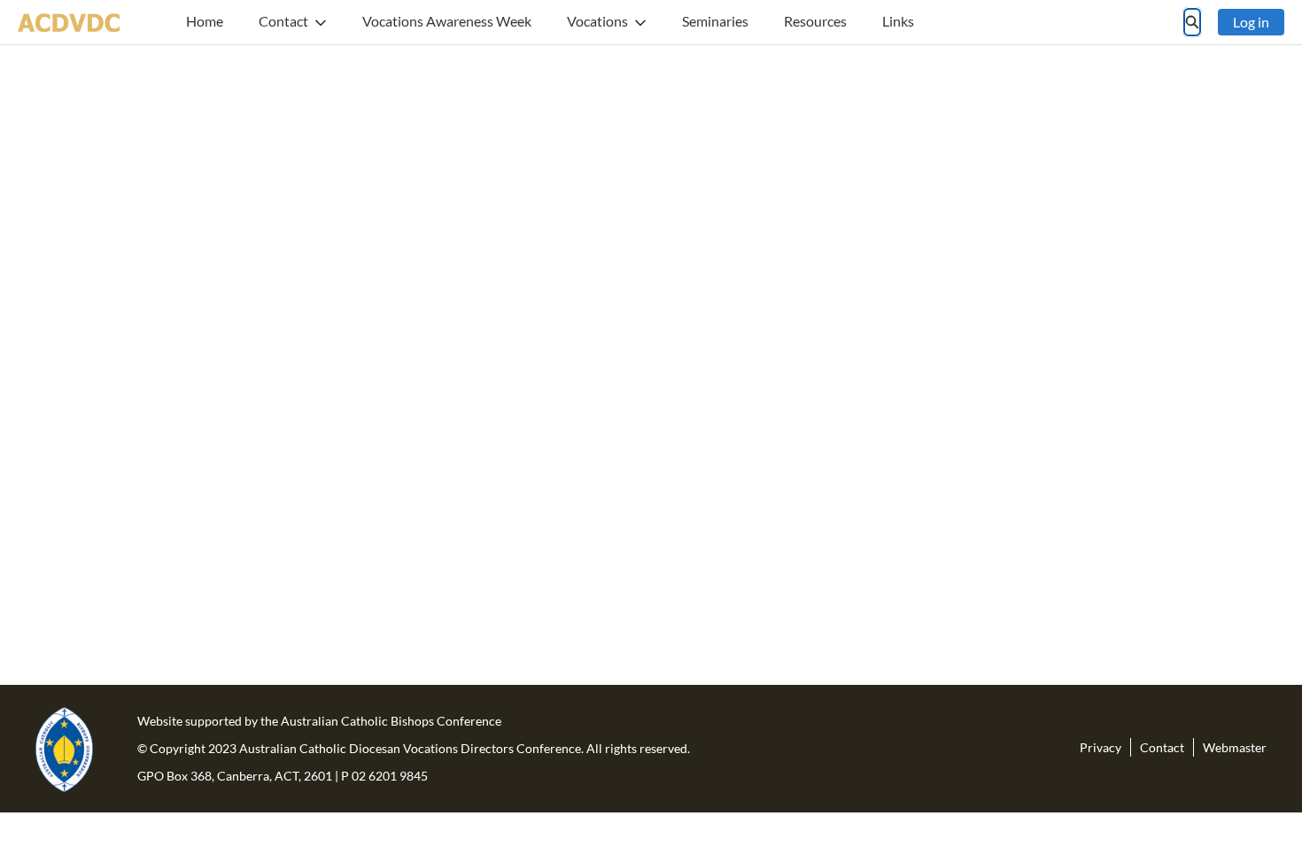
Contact (283, 20)
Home (204, 20)
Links (898, 20)
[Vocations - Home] (69, 22)
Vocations (597, 20)
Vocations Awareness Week (446, 20)
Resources (815, 20)
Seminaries (715, 20)
